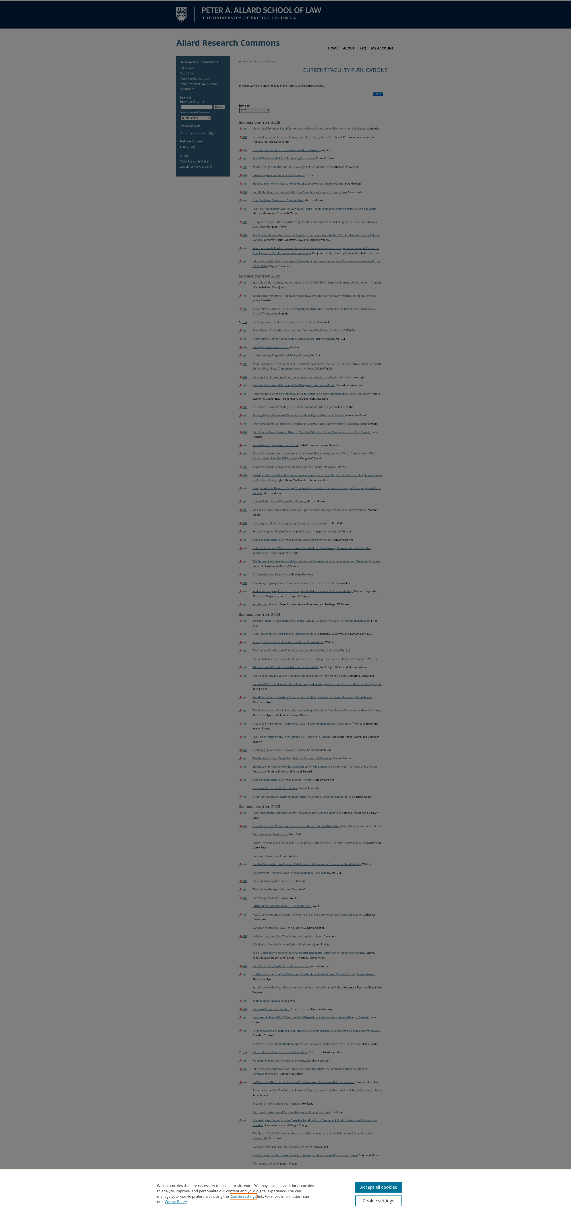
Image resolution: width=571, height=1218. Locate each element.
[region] (285, 1193)
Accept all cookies (378, 1187)
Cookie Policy (176, 1201)
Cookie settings (243, 1196)
